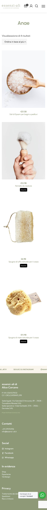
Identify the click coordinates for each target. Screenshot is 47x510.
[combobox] (14, 42)
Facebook (9, 453)
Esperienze (6, 474)
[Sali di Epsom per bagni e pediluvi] (23, 79)
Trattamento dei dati (10, 494)
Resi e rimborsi (7, 499)
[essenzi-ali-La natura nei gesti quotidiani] (11, 6)
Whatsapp (9, 457)
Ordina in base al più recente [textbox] (16, 41)
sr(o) (18, 412)
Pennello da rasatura (23, 186)
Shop (4, 472)
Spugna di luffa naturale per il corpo (23, 262)
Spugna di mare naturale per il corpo (23, 337)
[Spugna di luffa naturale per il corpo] (23, 226)
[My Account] (31, 6)
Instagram (9, 448)
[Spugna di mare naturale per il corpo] (23, 302)
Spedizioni (6, 496)
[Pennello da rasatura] (23, 151)
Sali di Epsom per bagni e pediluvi (23, 114)
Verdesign (6, 477)
